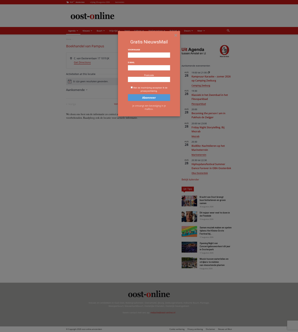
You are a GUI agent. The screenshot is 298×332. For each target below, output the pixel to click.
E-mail (131, 62)
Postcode (149, 75)
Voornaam (134, 49)
